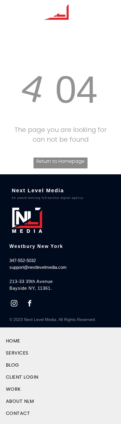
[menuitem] (27, 341)
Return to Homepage (60, 161)
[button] (112, 11)
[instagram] (14, 304)
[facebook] (29, 304)
